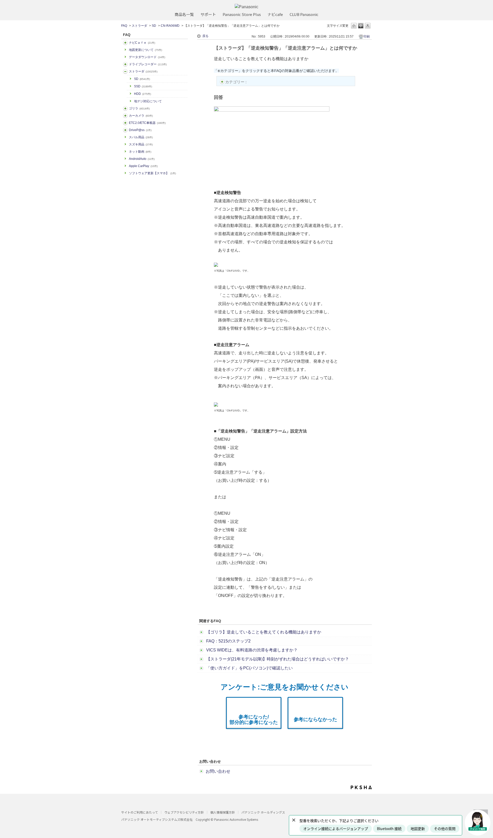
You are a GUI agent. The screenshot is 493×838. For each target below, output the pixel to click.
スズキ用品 (141, 144)
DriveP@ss (140, 130)
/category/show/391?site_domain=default (125, 71)
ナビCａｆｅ (142, 42)
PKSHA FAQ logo (361, 787)
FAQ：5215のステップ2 (228, 641)
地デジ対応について (148, 101)
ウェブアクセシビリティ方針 (184, 812)
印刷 (367, 36)
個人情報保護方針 (222, 812)
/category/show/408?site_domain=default (125, 42)
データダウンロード (147, 57)
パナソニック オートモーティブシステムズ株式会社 (157, 819)
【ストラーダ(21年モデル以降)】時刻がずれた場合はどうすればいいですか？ (277, 659)
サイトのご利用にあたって (139, 812)
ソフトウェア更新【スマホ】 (152, 173)
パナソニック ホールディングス (263, 812)
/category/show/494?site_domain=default (125, 115)
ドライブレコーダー (148, 64)
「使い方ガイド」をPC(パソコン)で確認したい (249, 668)
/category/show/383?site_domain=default (125, 108)
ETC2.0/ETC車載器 (147, 123)
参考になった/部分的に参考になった (254, 719)
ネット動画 (140, 151)
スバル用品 (141, 137)
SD (154, 25)
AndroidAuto (142, 159)
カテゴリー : (236, 82)
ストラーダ (139, 25)
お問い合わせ (218, 771)
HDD (142, 94)
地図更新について (145, 50)
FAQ (124, 25)
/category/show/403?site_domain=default (125, 130)
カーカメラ (141, 115)
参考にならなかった (315, 719)
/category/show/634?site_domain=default (125, 64)
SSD (143, 86)
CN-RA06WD (170, 25)
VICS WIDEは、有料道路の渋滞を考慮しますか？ (252, 650)
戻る (205, 36)
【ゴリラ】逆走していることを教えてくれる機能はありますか (263, 632)
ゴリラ (139, 108)
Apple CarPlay (143, 166)
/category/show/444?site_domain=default (125, 123)
